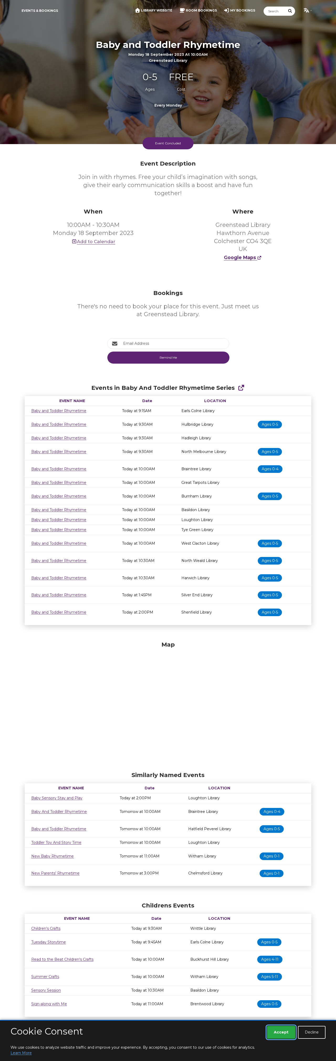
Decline (312, 1032)
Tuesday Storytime (48, 942)
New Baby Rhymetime (52, 856)
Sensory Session (46, 990)
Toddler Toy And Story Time (56, 842)
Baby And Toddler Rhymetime (59, 811)
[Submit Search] (290, 11)
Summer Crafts (45, 976)
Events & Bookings (40, 11)
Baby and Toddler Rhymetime (58, 410)
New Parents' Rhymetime (55, 873)
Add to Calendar (96, 241)
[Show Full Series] (241, 387)
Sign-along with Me (49, 1004)
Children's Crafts (45, 928)
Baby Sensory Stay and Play (56, 798)
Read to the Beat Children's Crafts (62, 959)
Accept (281, 1032)
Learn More (21, 1053)
